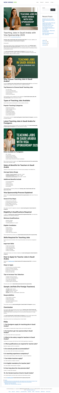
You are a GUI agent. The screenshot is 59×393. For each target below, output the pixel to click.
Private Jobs (44, 43)
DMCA (33, 391)
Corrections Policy (24, 391)
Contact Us (47, 2)
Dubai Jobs (44, 41)
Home (37, 2)
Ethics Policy (37, 391)
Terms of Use (48, 391)
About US (41, 2)
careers (43, 40)
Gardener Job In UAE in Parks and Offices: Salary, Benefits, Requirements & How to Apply (48, 24)
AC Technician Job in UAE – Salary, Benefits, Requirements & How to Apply (48, 28)
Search (43, 7)
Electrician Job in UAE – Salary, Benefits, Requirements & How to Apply (48, 20)
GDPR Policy (43, 391)
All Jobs (52, 2)
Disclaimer (29, 391)
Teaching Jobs (11, 261)
